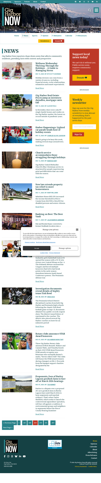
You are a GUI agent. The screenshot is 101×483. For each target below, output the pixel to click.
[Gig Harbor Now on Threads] (88, 1)
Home (16, 36)
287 (53, 423)
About (35, 1)
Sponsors (17, 1)
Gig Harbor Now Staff (55, 339)
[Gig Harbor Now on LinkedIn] (97, 1)
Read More (40, 88)
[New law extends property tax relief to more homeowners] (17, 184)
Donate (58, 41)
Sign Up (78, 134)
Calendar (68, 36)
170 (40, 423)
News (26, 36)
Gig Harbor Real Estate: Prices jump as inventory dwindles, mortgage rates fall (49, 99)
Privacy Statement (54, 253)
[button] (77, 230)
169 (35, 423)
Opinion (45, 36)
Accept (36, 248)
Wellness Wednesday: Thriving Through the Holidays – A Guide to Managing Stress (47, 67)
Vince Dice (51, 297)
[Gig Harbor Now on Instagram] (84, 1)
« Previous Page (9, 423)
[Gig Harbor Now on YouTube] (92, 1)
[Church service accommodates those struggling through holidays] (17, 153)
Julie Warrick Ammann (55, 220)
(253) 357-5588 (8, 466)
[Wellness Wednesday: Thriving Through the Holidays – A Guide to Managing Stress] (17, 63)
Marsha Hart (52, 161)
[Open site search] (89, 10)
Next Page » (8, 428)
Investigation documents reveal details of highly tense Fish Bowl (49, 291)
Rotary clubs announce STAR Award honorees (50, 335)
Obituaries (57, 36)
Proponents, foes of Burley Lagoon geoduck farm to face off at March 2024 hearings (50, 378)
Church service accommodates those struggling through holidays (50, 155)
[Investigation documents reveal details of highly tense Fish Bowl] (17, 289)
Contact (43, 1)
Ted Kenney (51, 384)
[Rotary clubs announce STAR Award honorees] (17, 334)
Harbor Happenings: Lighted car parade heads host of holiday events (50, 129)
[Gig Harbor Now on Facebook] (75, 1)
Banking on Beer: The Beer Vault (49, 215)
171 (46, 423)
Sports (34, 36)
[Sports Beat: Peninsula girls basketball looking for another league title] (17, 241)
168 (30, 423)
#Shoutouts (82, 36)
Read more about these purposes (45, 242)
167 (24, 423)
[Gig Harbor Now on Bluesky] (80, 1)
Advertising (7, 1)
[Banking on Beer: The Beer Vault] (17, 214)
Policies (27, 1)
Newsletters (44, 41)
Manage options (65, 248)
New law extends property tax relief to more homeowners (49, 186)
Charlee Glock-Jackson (56, 135)
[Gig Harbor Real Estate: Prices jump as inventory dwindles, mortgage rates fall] (17, 95)
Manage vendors (30, 242)
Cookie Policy (44, 253)
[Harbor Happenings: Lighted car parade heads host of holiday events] (17, 127)
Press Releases (91, 455)
